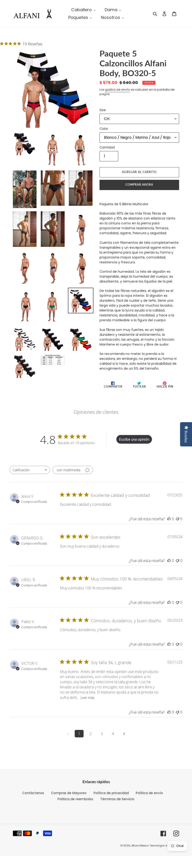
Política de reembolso (75, 799)
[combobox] (30, 470)
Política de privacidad (111, 793)
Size (103, 110)
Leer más (88, 697)
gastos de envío (117, 89)
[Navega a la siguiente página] (124, 733)
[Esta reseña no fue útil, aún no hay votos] (177, 518)
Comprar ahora (139, 184)
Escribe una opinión (134, 439)
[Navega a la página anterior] (67, 733)
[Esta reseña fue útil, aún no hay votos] (169, 518)
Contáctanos (33, 793)
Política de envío (149, 793)
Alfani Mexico (140, 845)
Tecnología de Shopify (164, 845)
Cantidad (107, 147)
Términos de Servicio (117, 799)
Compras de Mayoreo (69, 793)
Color (104, 128)
